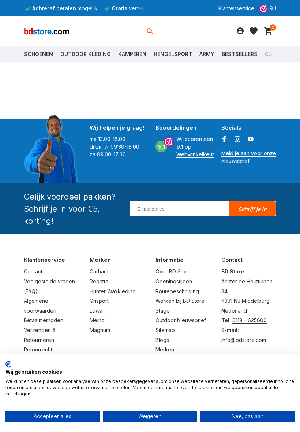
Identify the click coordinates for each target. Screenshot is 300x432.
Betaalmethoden (43, 320)
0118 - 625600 (249, 320)
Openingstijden (173, 281)
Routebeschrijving (177, 291)
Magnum (100, 330)
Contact (33, 271)
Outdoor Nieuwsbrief (180, 320)
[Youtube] (251, 139)
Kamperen (132, 54)
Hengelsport (173, 54)
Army (206, 54)
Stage (162, 311)
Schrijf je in (252, 209)
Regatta (99, 281)
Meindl (98, 320)
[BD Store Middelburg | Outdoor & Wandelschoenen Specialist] (47, 31)
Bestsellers (240, 54)
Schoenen (38, 54)
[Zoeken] (150, 31)
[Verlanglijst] (254, 31)
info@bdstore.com (243, 340)
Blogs (162, 340)
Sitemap (165, 330)
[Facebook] (224, 139)
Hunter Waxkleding (113, 291)
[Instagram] (237, 139)
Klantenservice (236, 8)
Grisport (99, 301)
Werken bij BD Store (180, 301)
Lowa (96, 311)
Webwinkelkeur (195, 154)
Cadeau (275, 54)
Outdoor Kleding (85, 54)
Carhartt (99, 271)
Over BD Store (173, 271)
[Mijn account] (240, 31)
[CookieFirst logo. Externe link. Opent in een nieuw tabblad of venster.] (8, 364)
